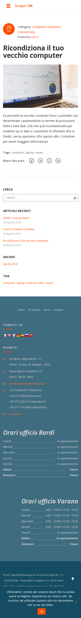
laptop (29, 152)
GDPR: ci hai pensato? (16, 218)
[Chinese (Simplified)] (31, 335)
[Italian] (5, 335)
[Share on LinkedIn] (58, 160)
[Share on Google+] (49, 160)
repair (39, 152)
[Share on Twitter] (40, 160)
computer (18, 152)
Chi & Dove (34, 310)
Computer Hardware (46, 27)
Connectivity (26, 32)
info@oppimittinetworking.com (27, 383)
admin (35, 37)
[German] (18, 335)
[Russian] (27, 335)
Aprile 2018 (10, 264)
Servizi (47, 310)
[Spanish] (22, 335)
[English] (9, 335)
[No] (75, 602)
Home (21, 310)
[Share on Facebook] (31, 160)
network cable (35, 283)
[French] (14, 335)
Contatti (58, 310)
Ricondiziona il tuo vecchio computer (26, 241)
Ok (42, 611)
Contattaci (15, 414)
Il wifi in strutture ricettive (18, 229)
